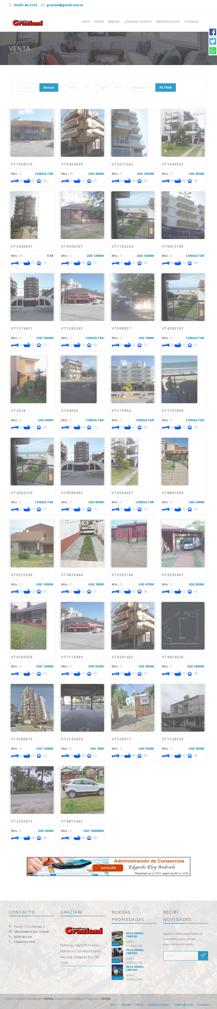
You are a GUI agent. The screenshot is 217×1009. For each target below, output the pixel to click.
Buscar (49, 87)
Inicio (86, 21)
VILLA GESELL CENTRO (135, 934)
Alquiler (114, 21)
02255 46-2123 (25, 5)
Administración (168, 21)
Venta (99, 21)
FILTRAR (166, 87)
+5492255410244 (24, 942)
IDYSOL (49, 999)
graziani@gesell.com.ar (64, 5)
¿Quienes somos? (138, 21)
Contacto (191, 21)
